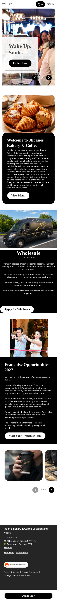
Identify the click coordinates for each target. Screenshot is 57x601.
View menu (9, 552)
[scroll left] (35, 490)
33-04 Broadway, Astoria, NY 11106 (20, 541)
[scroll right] (51, 490)
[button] (34, 78)
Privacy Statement (30, 572)
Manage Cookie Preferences (17, 575)
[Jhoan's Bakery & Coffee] (10, 4)
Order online (22, 552)
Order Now (28, 595)
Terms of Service (11, 572)
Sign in (50, 4)
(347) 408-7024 (10, 538)
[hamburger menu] (3, 4)
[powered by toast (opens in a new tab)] (16, 565)
